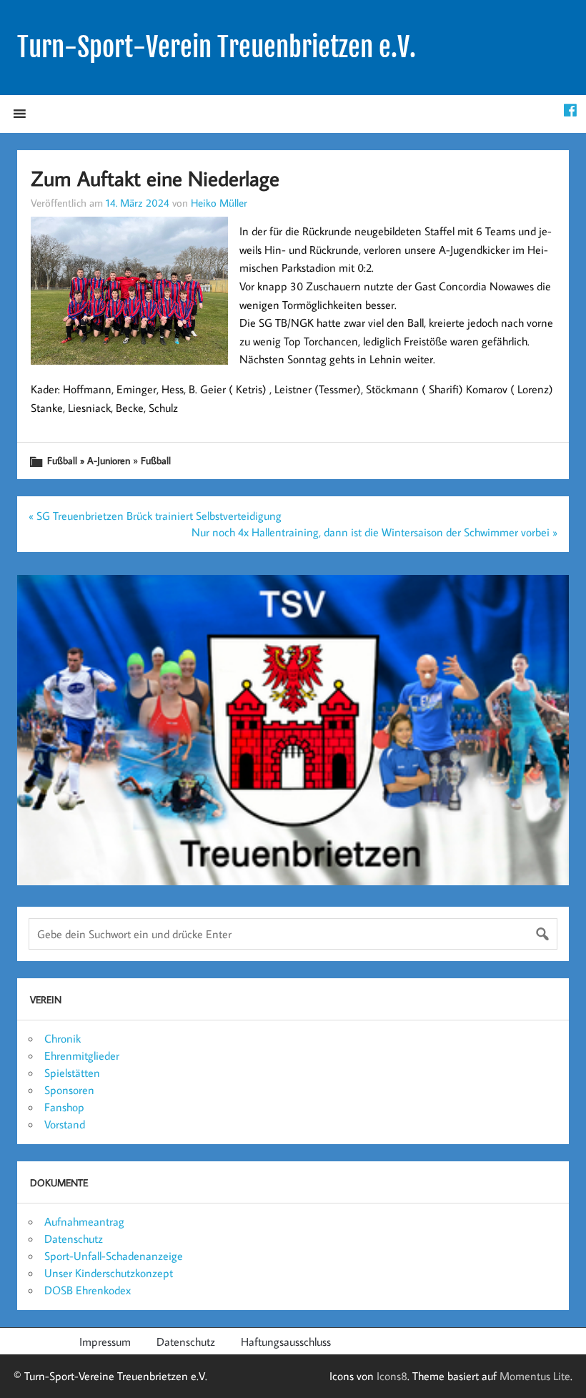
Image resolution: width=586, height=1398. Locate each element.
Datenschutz (73, 1238)
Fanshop (64, 1107)
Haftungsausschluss (286, 1341)
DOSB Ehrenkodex (87, 1290)
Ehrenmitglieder (81, 1055)
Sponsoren (69, 1090)
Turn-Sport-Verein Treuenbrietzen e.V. (216, 47)
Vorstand (64, 1124)
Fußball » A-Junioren (88, 460)
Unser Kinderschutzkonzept (108, 1273)
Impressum (105, 1341)
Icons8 (392, 1376)
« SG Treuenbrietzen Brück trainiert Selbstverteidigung (155, 515)
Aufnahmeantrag (84, 1221)
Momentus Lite (535, 1376)
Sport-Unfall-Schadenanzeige (113, 1256)
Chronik (62, 1038)
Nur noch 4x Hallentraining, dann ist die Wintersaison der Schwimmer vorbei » (374, 532)
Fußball (156, 460)
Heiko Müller (219, 202)
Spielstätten (72, 1072)
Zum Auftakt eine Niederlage (155, 178)
